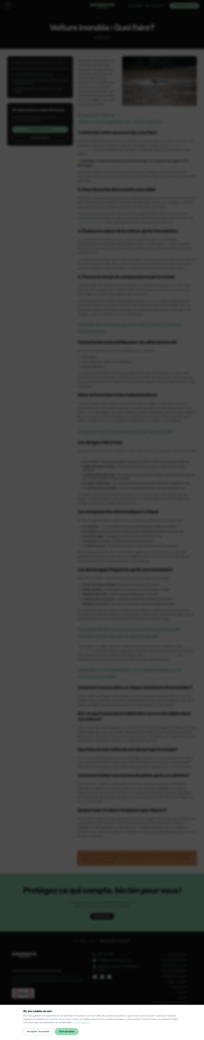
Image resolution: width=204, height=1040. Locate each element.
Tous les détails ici (81, 1022)
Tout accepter (67, 1031)
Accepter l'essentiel (38, 1031)
